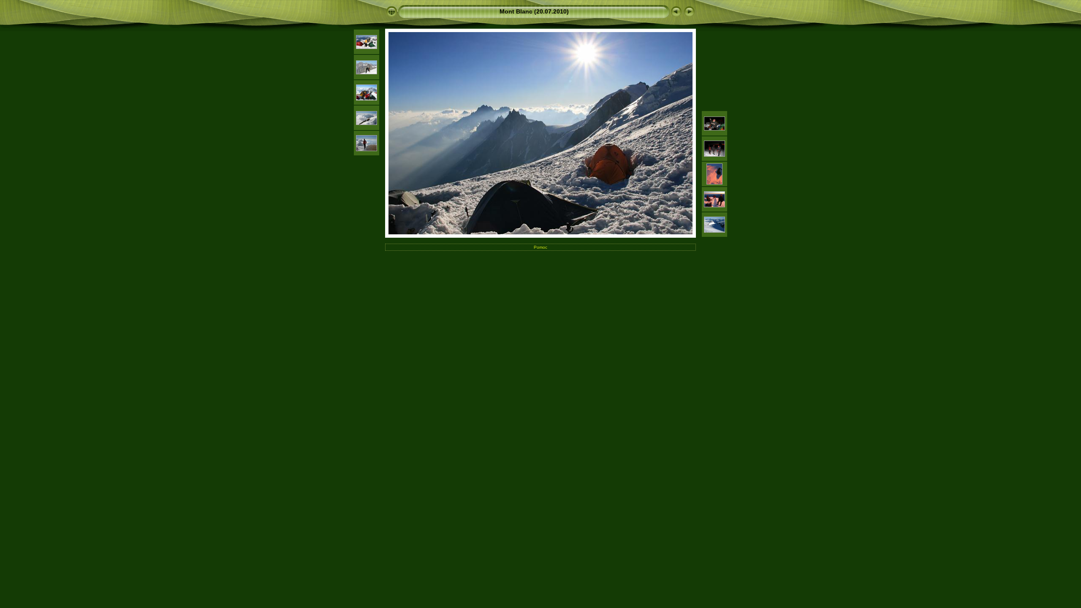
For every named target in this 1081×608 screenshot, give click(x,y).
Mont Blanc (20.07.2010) (534, 11)
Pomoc (540, 247)
